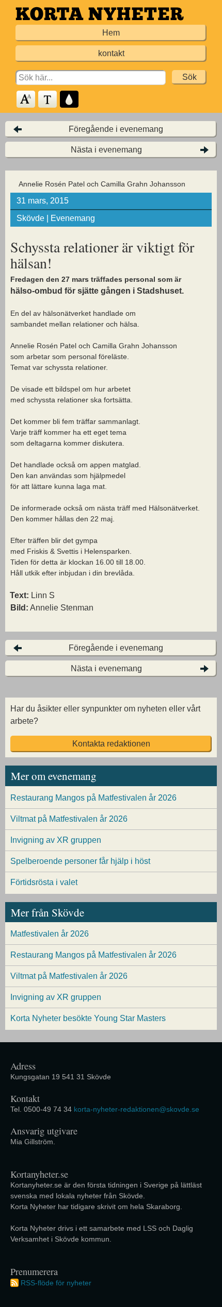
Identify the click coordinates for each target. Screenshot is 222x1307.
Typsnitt (48, 100)
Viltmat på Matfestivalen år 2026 (69, 818)
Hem (111, 32)
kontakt (111, 53)
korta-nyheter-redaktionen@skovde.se (136, 1109)
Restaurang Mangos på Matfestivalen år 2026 (93, 797)
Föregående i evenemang (116, 129)
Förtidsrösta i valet (43, 882)
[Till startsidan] (99, 14)
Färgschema (70, 100)
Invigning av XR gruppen (55, 840)
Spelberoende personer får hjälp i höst (80, 861)
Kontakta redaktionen (111, 743)
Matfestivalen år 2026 (49, 933)
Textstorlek (26, 100)
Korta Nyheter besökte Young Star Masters (88, 1018)
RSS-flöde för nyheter (56, 1283)
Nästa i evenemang (106, 149)
